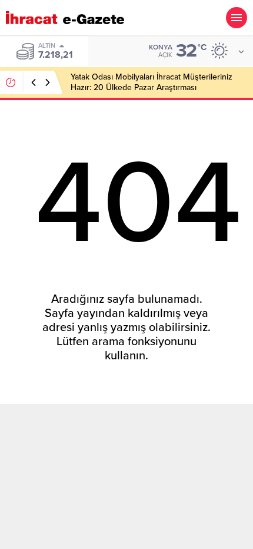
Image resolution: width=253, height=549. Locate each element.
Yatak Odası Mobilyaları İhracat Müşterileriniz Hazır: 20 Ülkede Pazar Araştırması (151, 82)
